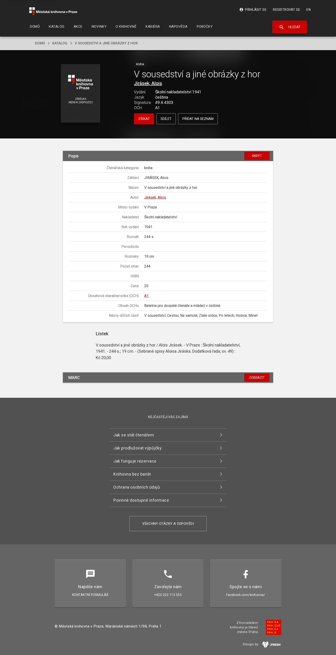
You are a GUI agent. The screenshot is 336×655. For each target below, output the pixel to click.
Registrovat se (286, 9)
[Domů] (53, 11)
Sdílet (166, 119)
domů (40, 43)
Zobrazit (257, 377)
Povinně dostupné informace (141, 500)
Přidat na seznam (197, 119)
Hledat (290, 27)
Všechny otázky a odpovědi (168, 524)
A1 (146, 296)
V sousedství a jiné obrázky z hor (106, 43)
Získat (144, 119)
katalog (59, 43)
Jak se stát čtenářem (133, 435)
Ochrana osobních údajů (136, 487)
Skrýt (257, 156)
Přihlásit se (253, 10)
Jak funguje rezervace (135, 461)
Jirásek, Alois (148, 83)
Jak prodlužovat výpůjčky (137, 448)
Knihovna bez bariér (132, 474)
